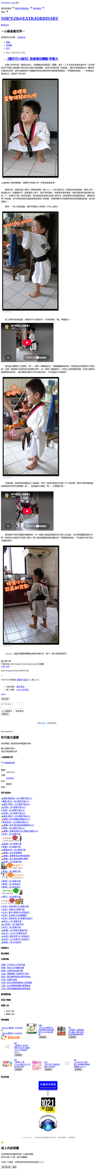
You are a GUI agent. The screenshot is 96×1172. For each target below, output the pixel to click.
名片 (8, 48)
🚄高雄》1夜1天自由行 (11, 942)
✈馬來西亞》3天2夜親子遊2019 (15, 822)
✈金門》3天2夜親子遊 (11, 927)
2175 (46, 1062)
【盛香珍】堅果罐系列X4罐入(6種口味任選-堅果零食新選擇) (76, 1032)
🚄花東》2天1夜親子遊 (11, 862)
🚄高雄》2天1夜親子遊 (11, 844)
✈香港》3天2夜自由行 (11, 884)
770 (69, 1028)
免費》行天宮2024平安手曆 (13, 965)
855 (75, 1060)
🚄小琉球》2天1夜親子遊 (12, 924)
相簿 (8, 42)
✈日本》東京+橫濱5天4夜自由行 (15, 912)
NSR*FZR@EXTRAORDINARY (29, 18)
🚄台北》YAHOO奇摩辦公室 (14, 933)
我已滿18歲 (6, 1167)
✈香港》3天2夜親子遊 (11, 871)
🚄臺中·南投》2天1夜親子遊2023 (15, 804)
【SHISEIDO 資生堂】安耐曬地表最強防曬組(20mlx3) (82, 1064)
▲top (3, 694)
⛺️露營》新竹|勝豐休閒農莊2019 (15, 819)
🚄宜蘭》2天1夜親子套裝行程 (14, 930)
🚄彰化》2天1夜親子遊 (11, 921)
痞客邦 (20, 680)
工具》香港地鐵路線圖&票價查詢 (15, 989)
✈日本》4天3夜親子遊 (11, 834)
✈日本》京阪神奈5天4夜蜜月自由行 (17, 918)
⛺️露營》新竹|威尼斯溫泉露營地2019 (17, 825)
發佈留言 (5, 714)
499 (15, 1043)
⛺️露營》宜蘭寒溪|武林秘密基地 (15, 856)
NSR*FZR (5, 666)
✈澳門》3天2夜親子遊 (11, 897)
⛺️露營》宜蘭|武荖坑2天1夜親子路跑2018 (19, 831)
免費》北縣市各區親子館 (12, 971)
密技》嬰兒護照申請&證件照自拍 (15, 977)
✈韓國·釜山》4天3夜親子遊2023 (15, 801)
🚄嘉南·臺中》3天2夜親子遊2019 (15, 816)
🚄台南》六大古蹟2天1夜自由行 (15, 939)
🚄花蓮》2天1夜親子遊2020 (13, 813)
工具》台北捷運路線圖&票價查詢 (15, 986)
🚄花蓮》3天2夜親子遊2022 (13, 807)
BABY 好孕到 (22, 690)
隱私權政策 (62, 1137)
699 (15, 1060)
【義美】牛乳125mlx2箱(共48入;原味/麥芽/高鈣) (22, 1064)
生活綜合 (22, 37)
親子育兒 (20, 687)
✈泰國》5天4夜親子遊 (11, 847)
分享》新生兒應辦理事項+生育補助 (16, 983)
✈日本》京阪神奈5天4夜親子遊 (15, 906)
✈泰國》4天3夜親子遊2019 (13, 828)
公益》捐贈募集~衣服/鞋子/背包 (15, 974)
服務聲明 (71, 1137)
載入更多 (5, 699)
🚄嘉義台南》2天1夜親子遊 (13, 850)
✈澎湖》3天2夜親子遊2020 (13, 810)
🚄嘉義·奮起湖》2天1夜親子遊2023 (16, 798)
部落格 (9, 45)
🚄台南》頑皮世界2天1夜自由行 (15, 936)
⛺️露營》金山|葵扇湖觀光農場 (14, 859)
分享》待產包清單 (9, 980)
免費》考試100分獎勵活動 (12, 968)
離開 (14, 1167)
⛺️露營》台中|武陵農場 (11, 853)
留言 (25, 680)
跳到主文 (5, 25)
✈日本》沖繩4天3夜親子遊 (13, 909)
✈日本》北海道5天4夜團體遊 (14, 915)
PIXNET (29, 1137)
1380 (40, 1025)
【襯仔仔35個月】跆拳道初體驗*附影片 (32, 58)
